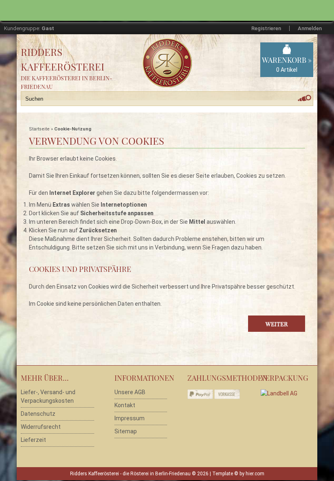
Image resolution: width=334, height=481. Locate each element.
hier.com (255, 474)
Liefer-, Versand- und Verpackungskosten (48, 396)
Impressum (129, 418)
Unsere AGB (129, 392)
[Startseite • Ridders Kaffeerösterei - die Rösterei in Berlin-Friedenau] (185, 53)
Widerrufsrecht (41, 427)
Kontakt (124, 405)
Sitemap (125, 431)
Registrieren (266, 28)
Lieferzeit (33, 440)
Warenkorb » (287, 64)
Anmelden (310, 28)
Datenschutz (38, 413)
